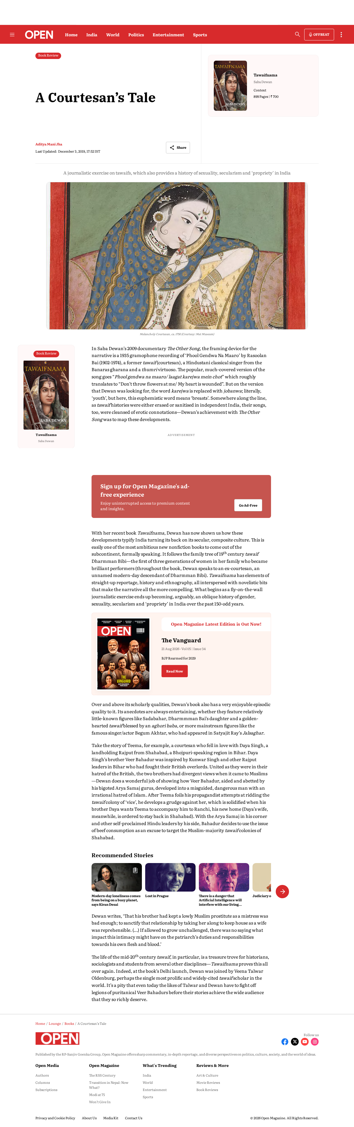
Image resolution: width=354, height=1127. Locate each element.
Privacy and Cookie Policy (55, 1117)
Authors (42, 1075)
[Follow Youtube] (305, 1042)
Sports (200, 34)
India (91, 34)
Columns (42, 1082)
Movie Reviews (208, 1082)
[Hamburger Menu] (12, 34)
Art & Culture (207, 1075)
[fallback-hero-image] (117, 877)
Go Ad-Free (248, 505)
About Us (89, 1117)
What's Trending (159, 1065)
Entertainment (168, 34)
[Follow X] (295, 1042)
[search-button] (297, 34)
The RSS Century (102, 1075)
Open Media (47, 1065)
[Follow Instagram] (315, 1042)
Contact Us (133, 1117)
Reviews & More (212, 1065)
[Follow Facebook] (285, 1042)
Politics (136, 34)
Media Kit (110, 1117)
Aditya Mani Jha (48, 144)
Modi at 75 (97, 1094)
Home (71, 34)
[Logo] (37, 34)
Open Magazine (104, 1065)
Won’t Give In (100, 1101)
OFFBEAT (321, 34)
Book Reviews (207, 1089)
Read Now (174, 671)
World (112, 34)
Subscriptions (46, 1089)
